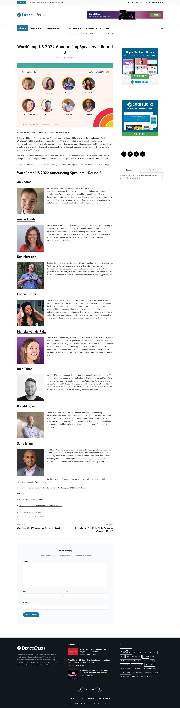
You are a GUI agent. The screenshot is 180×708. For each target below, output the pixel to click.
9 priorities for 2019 (149, 656)
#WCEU (126, 651)
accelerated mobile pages (149, 668)
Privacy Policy (104, 699)
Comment (26, 561)
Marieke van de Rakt (31, 331)
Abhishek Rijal (150, 665)
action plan (135, 676)
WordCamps (39, 512)
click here (82, 488)
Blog (107, 28)
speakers (21, 517)
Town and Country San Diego (97, 138)
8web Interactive (136, 656)
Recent (151, 170)
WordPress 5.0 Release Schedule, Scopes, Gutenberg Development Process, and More (89, 661)
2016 (145, 660)
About (81, 699)
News (74, 34)
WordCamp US (31, 512)
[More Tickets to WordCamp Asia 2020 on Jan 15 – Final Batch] (73, 652)
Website (25, 603)
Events (79, 34)
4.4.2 (145, 652)
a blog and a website (126, 668)
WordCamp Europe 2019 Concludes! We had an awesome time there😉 (94, 671)
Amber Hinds (26, 219)
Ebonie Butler (26, 294)
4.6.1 (128, 656)
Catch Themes (109, 704)
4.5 (150, 652)
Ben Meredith (26, 256)
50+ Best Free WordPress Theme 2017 (130, 661)
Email (67, 591)
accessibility (125, 672)
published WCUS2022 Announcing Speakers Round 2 (87, 158)
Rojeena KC (60, 58)
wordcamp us (28, 517)
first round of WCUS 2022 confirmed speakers (69, 155)
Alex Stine (24, 182)
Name (25, 591)
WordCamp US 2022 (38, 517)
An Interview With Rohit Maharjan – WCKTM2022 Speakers (46, 2)
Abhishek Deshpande (137, 665)
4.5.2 (122, 656)
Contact (91, 699)
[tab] (129, 170)
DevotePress (80, 704)
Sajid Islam (25, 443)
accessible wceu (125, 676)
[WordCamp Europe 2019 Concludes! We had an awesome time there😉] (73, 674)
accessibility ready (137, 672)
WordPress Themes (74, 28)
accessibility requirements (151, 672)
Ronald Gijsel (26, 406)
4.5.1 (155, 652)
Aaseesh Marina (125, 665)
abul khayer (137, 668)
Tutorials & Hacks (54, 28)
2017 (152, 661)
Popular (128, 170)
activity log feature (145, 676)
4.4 (134, 652)
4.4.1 (139, 652)
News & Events (35, 28)
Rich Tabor (24, 368)
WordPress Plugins (93, 28)
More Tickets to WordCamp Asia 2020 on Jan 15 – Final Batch (95, 650)
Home (24, 28)
